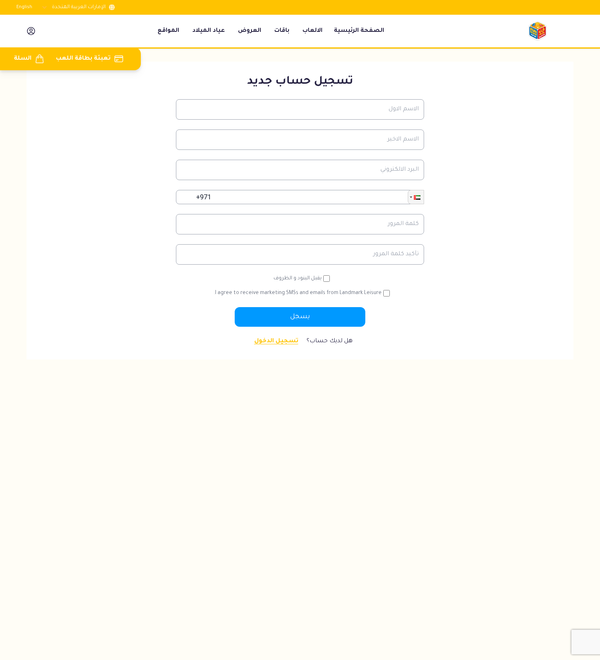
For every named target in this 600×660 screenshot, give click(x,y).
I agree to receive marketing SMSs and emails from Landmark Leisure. (298, 293)
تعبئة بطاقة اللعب (83, 59)
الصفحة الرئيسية (359, 31)
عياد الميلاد (208, 31)
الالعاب (312, 31)
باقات (281, 31)
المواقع (168, 31)
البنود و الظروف (291, 278)
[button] (416, 197)
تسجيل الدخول (276, 341)
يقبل (297, 278)
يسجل (300, 317)
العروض (249, 31)
